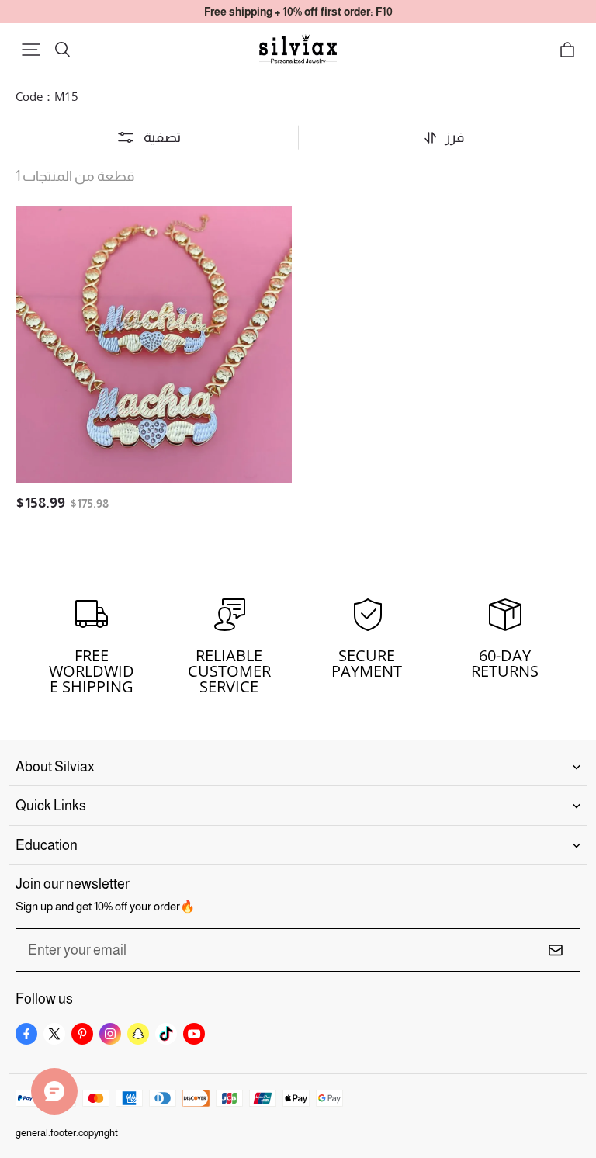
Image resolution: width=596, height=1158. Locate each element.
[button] (31, 49)
